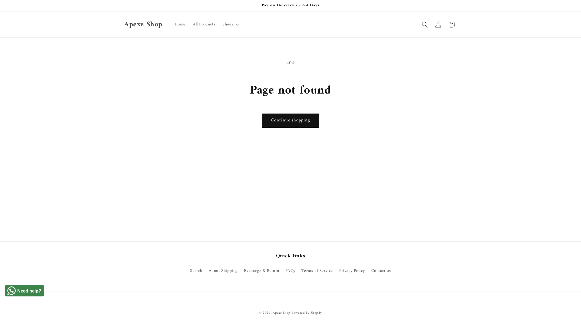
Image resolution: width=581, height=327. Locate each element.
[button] (230, 24)
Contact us (381, 271)
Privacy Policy (352, 271)
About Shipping (223, 271)
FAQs (290, 271)
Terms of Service (317, 271)
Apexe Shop (281, 313)
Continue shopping (290, 120)
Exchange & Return (261, 271)
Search (196, 271)
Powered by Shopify (307, 313)
